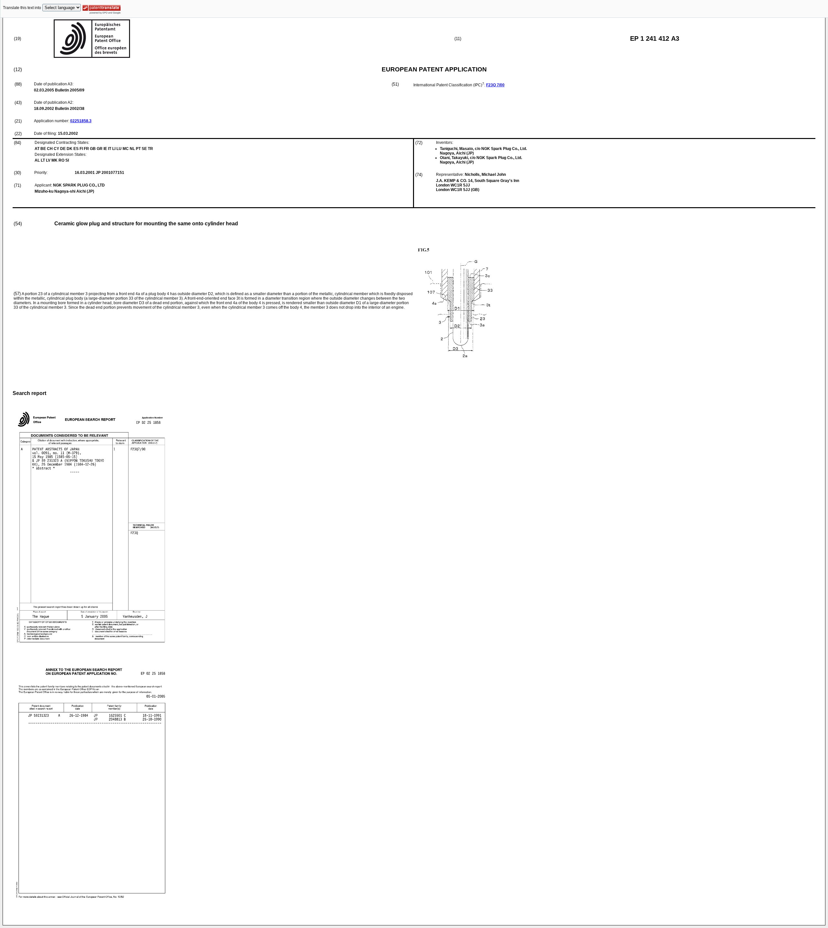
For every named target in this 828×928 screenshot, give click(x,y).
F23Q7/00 (495, 85)
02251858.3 (81, 121)
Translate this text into (22, 7)
